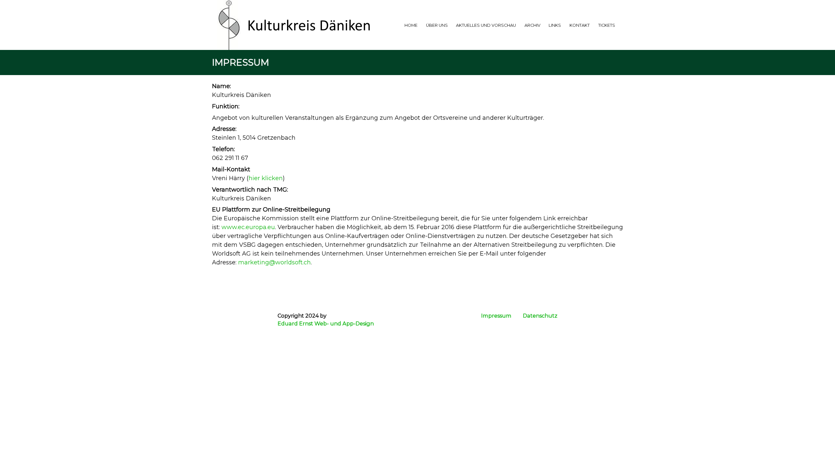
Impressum (496, 315)
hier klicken (266, 178)
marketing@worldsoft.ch (274, 262)
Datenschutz (540, 315)
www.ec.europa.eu (248, 227)
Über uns (437, 25)
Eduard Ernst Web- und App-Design (326, 323)
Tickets (606, 25)
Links (555, 25)
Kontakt (579, 25)
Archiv (532, 25)
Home (411, 25)
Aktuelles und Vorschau (486, 25)
